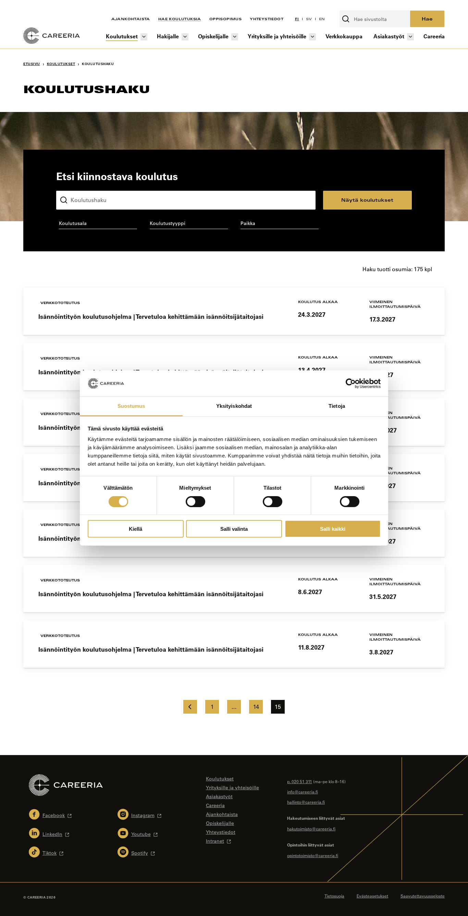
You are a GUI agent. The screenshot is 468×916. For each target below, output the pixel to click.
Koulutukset (122, 36)
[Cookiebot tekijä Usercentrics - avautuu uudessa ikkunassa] (351, 383)
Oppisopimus (225, 19)
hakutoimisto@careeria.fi (311, 828)
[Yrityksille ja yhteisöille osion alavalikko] (312, 36)
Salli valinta (234, 529)
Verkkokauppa (343, 36)
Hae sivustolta (357, 6)
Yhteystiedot (266, 19)
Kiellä (135, 529)
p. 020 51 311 (299, 781)
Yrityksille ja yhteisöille (277, 36)
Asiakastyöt (388, 36)
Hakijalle (168, 36)
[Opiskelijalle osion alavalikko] (234, 36)
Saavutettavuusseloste (423, 896)
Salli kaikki (332, 529)
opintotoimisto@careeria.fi (312, 855)
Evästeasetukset (372, 896)
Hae (427, 19)
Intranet (215, 841)
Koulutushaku (72, 185)
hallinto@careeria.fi (306, 802)
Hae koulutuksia (179, 19)
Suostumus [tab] (131, 406)
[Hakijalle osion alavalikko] (185, 36)
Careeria (434, 36)
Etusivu (31, 64)
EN (322, 19)
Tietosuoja (334, 896)
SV (309, 19)
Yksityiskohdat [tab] (234, 406)
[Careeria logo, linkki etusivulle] (51, 36)
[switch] (195, 501)
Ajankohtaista (130, 19)
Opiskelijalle (213, 36)
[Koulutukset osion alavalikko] (143, 36)
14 (256, 706)
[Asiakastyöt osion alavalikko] (410, 36)
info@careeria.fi (302, 791)
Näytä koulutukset (367, 200)
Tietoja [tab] (337, 406)
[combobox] (97, 224)
